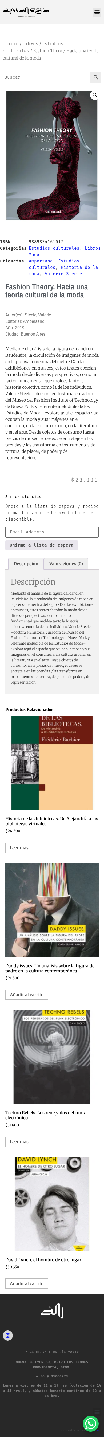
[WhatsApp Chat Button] (91, 1424)
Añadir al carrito (26, 994)
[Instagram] (8, 1335)
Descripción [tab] (26, 563)
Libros (30, 43)
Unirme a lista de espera (42, 545)
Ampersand (41, 261)
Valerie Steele (63, 273)
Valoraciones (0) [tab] (66, 563)
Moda (34, 254)
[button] (97, 12)
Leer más (19, 847)
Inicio (11, 43)
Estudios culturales (54, 248)
